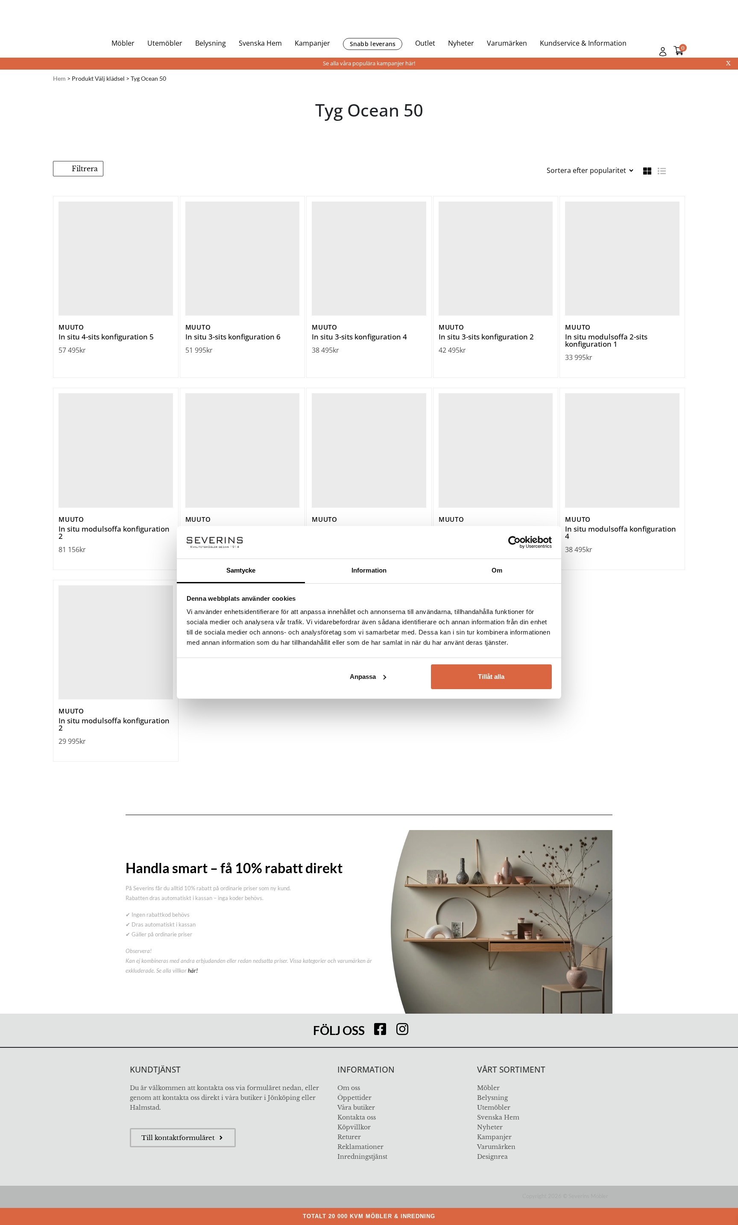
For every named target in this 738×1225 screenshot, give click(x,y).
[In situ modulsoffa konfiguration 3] (242, 450)
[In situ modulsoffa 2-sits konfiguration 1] (622, 259)
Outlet (425, 43)
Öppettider (354, 1098)
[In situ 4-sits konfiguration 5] (116, 259)
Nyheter (461, 43)
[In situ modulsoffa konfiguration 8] (369, 450)
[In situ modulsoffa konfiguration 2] (116, 450)
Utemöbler (164, 43)
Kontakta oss (356, 1117)
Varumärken (507, 43)
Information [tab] (369, 570)
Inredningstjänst (362, 1157)
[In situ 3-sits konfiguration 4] (369, 259)
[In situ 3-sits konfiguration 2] (496, 259)
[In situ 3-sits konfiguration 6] (242, 259)
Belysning (210, 43)
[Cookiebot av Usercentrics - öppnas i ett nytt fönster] (514, 542)
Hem (59, 78)
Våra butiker (356, 1107)
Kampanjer (312, 43)
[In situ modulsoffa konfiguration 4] (622, 450)
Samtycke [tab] (241, 570)
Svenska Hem (260, 43)
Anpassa (363, 676)
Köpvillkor (354, 1127)
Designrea (492, 1157)
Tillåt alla (491, 676)
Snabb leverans (373, 44)
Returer (349, 1137)
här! (193, 970)
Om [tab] (497, 570)
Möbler (123, 43)
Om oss (348, 1088)
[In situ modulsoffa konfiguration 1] (496, 450)
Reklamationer (360, 1147)
